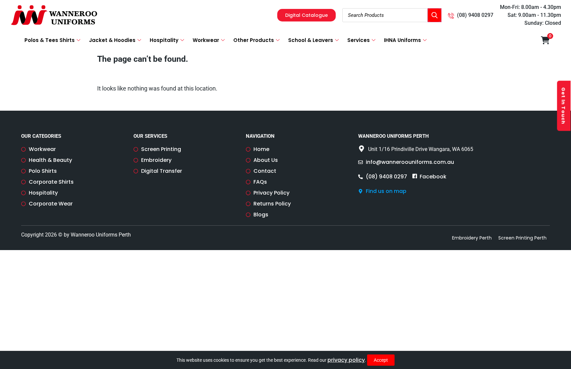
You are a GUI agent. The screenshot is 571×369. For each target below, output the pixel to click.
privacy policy (346, 360)
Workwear (206, 40)
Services (358, 40)
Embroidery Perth (472, 238)
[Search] (434, 15)
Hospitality (164, 40)
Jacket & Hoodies (112, 40)
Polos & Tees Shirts (49, 40)
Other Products (253, 40)
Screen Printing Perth (522, 238)
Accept (381, 360)
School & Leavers (310, 40)
